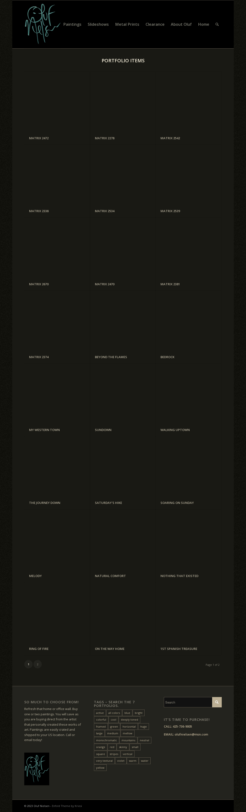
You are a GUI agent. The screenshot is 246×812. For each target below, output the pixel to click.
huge (143, 726)
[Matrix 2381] (188, 248)
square (100, 754)
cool (113, 719)
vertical (127, 754)
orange (100, 747)
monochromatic (106, 740)
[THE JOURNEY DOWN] (57, 466)
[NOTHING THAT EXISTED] (188, 539)
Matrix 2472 (39, 138)
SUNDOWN (103, 430)
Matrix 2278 (104, 138)
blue (127, 713)
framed (101, 726)
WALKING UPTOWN (175, 430)
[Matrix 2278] (123, 102)
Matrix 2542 (170, 138)
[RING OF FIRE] (57, 612)
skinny (123, 747)
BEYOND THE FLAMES (111, 357)
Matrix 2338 (39, 211)
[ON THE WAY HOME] (123, 612)
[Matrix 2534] (123, 174)
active (100, 713)
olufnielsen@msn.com (191, 734)
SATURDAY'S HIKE (108, 503)
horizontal (129, 726)
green (114, 726)
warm (132, 760)
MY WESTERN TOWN (44, 430)
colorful (101, 719)
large (99, 733)
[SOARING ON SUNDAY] (188, 466)
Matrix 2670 (39, 284)
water (144, 760)
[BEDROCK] (188, 320)
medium (112, 733)
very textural (104, 760)
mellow (127, 733)
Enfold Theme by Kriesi (67, 806)
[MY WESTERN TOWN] (57, 393)
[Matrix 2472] (57, 102)
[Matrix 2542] (188, 102)
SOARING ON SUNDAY (177, 503)
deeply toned (129, 719)
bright (138, 713)
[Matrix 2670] (57, 248)
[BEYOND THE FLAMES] (123, 320)
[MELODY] (57, 539)
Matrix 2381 (170, 284)
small (135, 747)
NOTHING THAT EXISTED (179, 576)
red (112, 747)
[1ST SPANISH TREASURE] (188, 612)
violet (120, 760)
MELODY (35, 576)
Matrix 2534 (104, 211)
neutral (144, 740)
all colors (114, 713)
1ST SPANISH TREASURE (178, 649)
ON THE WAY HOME (109, 649)
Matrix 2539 (170, 211)
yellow (100, 767)
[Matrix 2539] (188, 174)
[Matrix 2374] (57, 320)
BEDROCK (167, 357)
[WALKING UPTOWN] (188, 393)
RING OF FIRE (39, 649)
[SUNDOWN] (123, 393)
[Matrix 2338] (57, 174)
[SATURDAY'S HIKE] (123, 466)
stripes (114, 754)
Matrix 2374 (39, 357)
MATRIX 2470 (104, 284)
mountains (128, 740)
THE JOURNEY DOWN (44, 503)
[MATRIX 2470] (123, 248)
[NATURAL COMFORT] (123, 539)
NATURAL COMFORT (110, 576)
